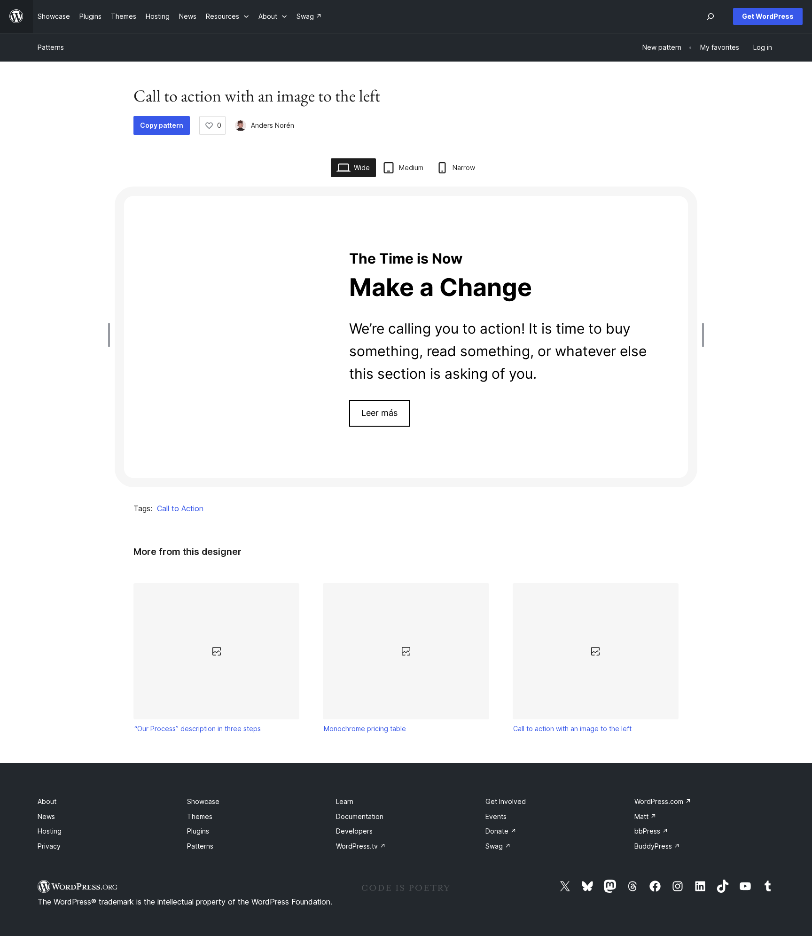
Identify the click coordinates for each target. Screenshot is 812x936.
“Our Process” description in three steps (197, 729)
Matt (645, 816)
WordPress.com (662, 801)
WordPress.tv (361, 846)
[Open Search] (710, 16)
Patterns (51, 47)
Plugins (198, 831)
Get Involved (505, 801)
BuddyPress (657, 846)
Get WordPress (768, 16)
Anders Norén (272, 125)
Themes (199, 816)
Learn (344, 801)
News (46, 816)
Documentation (359, 816)
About (47, 801)
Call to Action (180, 508)
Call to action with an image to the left (572, 729)
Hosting (50, 831)
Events (496, 816)
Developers (354, 831)
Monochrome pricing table (365, 729)
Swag (498, 846)
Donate (500, 831)
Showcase (203, 801)
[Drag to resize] (111, 335)
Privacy (49, 846)
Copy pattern (161, 125)
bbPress (651, 831)
